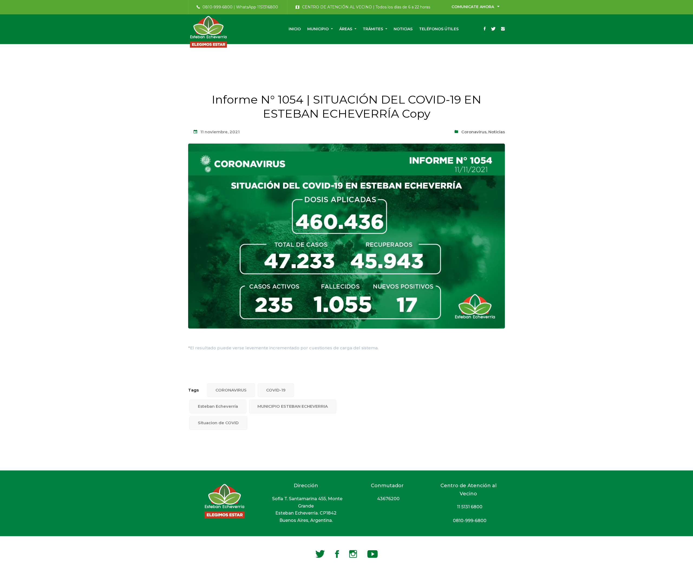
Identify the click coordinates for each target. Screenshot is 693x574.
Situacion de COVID (218, 422)
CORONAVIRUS (231, 390)
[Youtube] (372, 554)
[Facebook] (485, 29)
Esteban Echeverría (218, 406)
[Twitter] (493, 29)
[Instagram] (503, 29)
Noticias (496, 131)
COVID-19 (276, 390)
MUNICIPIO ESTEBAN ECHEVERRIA (292, 406)
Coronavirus (473, 131)
